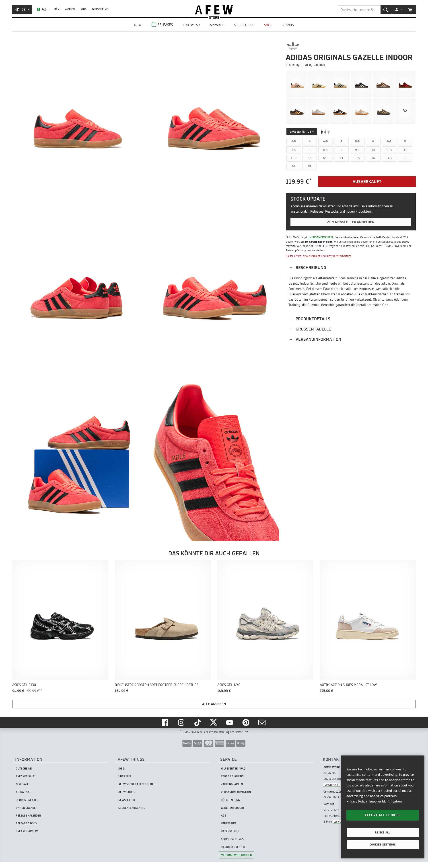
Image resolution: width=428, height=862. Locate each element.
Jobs (121, 768)
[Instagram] (182, 722)
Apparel (217, 25)
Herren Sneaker (27, 800)
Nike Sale (22, 784)
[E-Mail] (262, 722)
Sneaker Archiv (27, 831)
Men (56, 9)
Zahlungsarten (232, 784)
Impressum (228, 823)
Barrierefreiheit (233, 847)
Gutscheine (100, 9)
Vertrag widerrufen (236, 855)
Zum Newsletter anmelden (350, 222)
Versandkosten (321, 237)
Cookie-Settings (232, 839)
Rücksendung (230, 800)
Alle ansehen (214, 704)
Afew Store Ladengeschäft (137, 784)
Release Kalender (28, 815)
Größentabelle (312, 328)
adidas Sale (24, 792)
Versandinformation (317, 339)
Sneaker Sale (25, 776)
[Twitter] (214, 722)
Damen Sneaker (26, 807)
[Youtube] (230, 722)
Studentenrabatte (131, 807)
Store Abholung (232, 776)
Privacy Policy (356, 801)
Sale (268, 25)
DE (24, 9)
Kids (83, 9)
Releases (165, 25)
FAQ (44, 9)
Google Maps (331, 785)
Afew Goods (126, 792)
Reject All (382, 832)
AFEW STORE (214, 9)
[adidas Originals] (293, 45)
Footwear (191, 25)
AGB (223, 815)
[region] (382, 806)
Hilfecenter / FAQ (233, 768)
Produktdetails (312, 318)
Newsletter (126, 800)
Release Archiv (26, 823)
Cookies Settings (383, 844)
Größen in (300, 131)
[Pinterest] (246, 722)
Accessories (244, 25)
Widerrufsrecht (232, 807)
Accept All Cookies (382, 815)
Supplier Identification (385, 801)
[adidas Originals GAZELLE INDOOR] (296, 83)
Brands (288, 25)
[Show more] (405, 110)
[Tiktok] (198, 722)
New (137, 25)
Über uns (124, 776)
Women (70, 9)
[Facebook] (166, 722)
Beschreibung (310, 267)
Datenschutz (230, 831)
